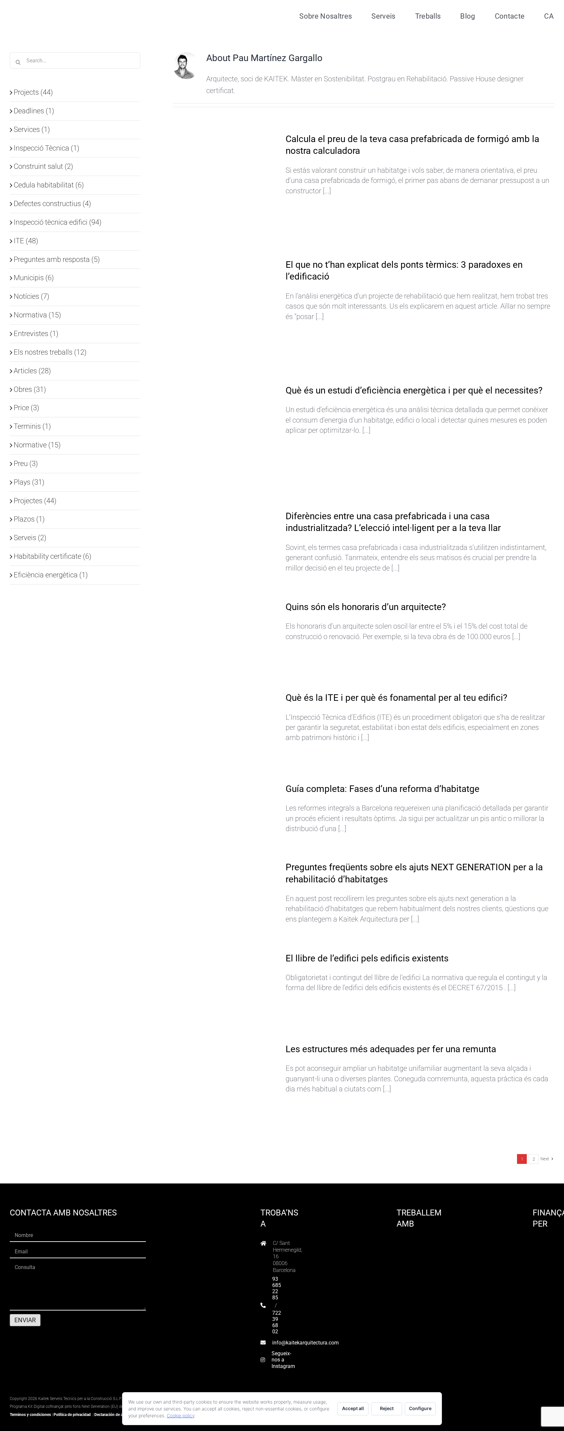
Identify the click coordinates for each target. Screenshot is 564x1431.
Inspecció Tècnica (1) (46, 148)
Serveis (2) (30, 537)
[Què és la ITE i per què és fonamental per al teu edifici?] (225, 727)
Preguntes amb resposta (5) (57, 259)
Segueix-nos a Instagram (283, 1359)
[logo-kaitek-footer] (50, 1390)
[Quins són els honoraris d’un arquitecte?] (225, 636)
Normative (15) (37, 445)
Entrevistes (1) (36, 333)
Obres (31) (30, 389)
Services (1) (32, 129)
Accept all (353, 1408)
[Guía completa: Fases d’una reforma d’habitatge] (225, 804)
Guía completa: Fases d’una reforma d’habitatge (382, 788)
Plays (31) (29, 482)
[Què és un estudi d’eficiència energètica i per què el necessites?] (225, 437)
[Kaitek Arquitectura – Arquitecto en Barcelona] (51, 7)
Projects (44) (33, 92)
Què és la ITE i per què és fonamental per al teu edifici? (396, 697)
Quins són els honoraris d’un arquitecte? (366, 607)
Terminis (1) (32, 426)
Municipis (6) (34, 277)
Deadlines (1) (34, 110)
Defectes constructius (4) (52, 203)
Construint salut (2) (43, 166)
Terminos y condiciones (30, 1414)
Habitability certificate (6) (52, 556)
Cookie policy (181, 1415)
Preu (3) (26, 463)
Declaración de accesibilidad (118, 1414)
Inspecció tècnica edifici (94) (58, 222)
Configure (420, 1408)
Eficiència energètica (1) (51, 575)
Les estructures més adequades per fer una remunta (391, 1049)
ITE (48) (26, 240)
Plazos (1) (29, 519)
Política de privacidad (72, 1414)
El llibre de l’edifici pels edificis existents (367, 958)
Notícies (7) (31, 296)
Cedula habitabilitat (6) (49, 185)
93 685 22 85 (276, 1288)
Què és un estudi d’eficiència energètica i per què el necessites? (414, 390)
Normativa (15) (37, 315)
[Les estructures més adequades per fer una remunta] (225, 1088)
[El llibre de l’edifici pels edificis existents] (225, 987)
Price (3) (26, 407)
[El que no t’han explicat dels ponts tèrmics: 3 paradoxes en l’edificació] (225, 311)
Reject (387, 1408)
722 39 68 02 (276, 1322)
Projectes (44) (35, 500)
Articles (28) (32, 370)
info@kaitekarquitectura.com (305, 1343)
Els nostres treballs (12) (50, 352)
